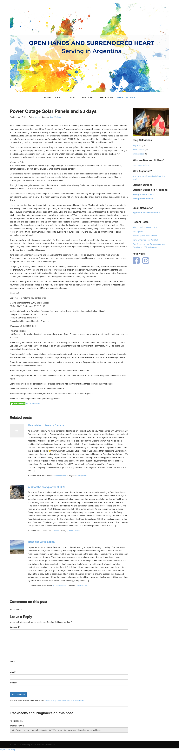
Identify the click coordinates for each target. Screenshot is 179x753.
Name (13, 661)
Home (47, 97)
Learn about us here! (141, 165)
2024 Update (138, 231)
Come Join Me (105, 97)
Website (13, 682)
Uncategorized (138, 153)
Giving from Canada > (143, 198)
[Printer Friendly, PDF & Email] (17, 403)
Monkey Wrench (30, 744)
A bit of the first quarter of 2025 (46, 487)
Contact (72, 97)
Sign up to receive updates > (146, 212)
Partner (87, 97)
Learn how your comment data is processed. (64, 700)
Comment (15, 626)
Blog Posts (137, 145)
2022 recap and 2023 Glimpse (145, 235)
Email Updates (126, 97)
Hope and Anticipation (41, 542)
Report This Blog (7, 749)
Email (13, 671)
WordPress (50, 744)
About (59, 97)
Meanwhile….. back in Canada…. (47, 425)
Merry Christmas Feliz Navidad (145, 239)
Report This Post (32, 403)
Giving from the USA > (143, 194)
